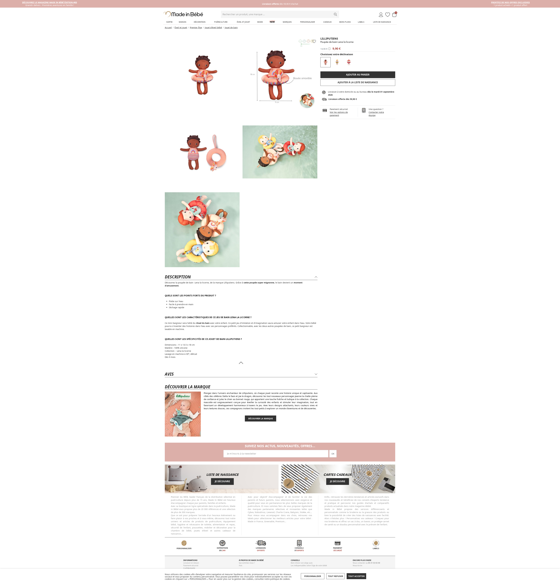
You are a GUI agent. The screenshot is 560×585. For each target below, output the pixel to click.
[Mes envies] (387, 14)
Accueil (168, 27)
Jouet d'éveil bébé (213, 27)
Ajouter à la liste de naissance (358, 82)
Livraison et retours (191, 563)
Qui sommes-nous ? (247, 563)
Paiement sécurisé (190, 565)
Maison (182, 22)
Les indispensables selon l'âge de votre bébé (309, 565)
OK (332, 453)
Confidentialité (189, 568)
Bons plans (345, 22)
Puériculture (221, 22)
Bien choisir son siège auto (302, 563)
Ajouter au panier (358, 74)
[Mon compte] (381, 14)
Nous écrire (357, 565)
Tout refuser (335, 576)
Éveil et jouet (243, 22)
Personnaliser (307, 22)
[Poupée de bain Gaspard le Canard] (337, 62)
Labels (361, 22)
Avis (240, 565)
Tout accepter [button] (356, 576)
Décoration (199, 22)
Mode (260, 22)
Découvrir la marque (260, 418)
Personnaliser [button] (312, 576)
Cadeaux (327, 22)
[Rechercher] (335, 14)
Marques (287, 22)
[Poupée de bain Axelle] (349, 62)
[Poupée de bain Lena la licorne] (325, 62)
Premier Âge (196, 27)
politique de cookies (280, 579)
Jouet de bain (231, 27)
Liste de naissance (382, 22)
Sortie (169, 22)
